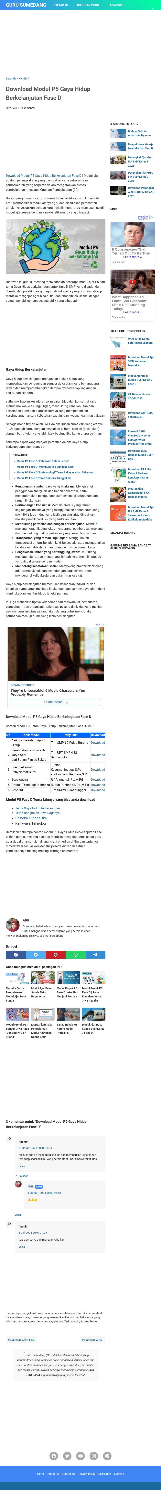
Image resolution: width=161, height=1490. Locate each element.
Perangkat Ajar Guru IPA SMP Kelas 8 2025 (140, 161)
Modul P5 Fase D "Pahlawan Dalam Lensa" (43, 461)
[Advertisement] (80, 43)
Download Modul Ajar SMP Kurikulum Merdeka (141, 361)
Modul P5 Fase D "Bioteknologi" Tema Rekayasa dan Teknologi (55, 472)
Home (40, 1473)
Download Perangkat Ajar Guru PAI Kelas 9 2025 (141, 192)
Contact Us (68, 1473)
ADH (30, 1186)
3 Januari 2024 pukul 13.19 (35, 1147)
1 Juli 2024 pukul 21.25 (33, 1232)
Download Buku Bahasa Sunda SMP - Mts (141, 455)
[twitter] (36, 955)
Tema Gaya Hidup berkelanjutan (37, 808)
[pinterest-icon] (107, 1456)
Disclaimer (104, 1473)
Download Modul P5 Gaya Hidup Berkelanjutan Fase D (43, 176)
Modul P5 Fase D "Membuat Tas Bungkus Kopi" (45, 466)
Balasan (23, 1176)
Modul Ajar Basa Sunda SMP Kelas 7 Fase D (140, 380)
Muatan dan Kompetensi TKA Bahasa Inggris (138, 492)
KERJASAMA (60, 15)
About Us (53, 1473)
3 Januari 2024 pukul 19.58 (44, 1192)
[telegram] (95, 955)
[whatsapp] (75, 955)
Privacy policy (87, 1473)
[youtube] (80, 1456)
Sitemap (119, 1473)
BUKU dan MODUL (88, 5)
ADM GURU (116, 5)
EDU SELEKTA (18, 15)
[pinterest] (56, 955)
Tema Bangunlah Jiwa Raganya (37, 813)
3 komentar (28, 108)
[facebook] (16, 955)
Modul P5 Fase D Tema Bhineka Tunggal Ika (44, 478)
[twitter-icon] (67, 1456)
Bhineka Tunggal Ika (31, 818)
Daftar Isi (61, 5)
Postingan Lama (92, 1339)
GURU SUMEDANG (26, 5)
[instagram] (94, 1456)
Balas (22, 1166)
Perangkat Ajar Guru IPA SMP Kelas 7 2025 (140, 176)
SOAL (39, 15)
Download (98, 743)
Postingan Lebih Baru (21, 1339)
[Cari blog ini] (152, 10)
